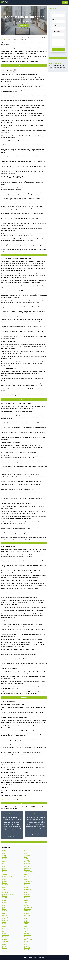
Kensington (5, 910)
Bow (25, 884)
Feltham (4, 861)
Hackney (26, 874)
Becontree (26, 936)
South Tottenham (28, 871)
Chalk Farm (5, 928)
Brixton (26, 850)
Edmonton (26, 891)
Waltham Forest (28, 907)
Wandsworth (5, 918)
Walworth (26, 858)
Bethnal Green (27, 873)
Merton (4, 930)
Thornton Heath (28, 865)
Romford (26, 944)
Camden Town (5, 934)
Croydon (26, 878)
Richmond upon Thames (8, 876)
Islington (26, 853)
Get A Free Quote (24, 841)
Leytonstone (27, 910)
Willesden (4, 897)
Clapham (4, 939)
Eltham (26, 925)
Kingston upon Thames (8, 894)
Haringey (26, 860)
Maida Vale (5, 915)
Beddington (27, 869)
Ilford (25, 926)
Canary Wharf (27, 889)
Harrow (4, 873)
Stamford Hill (27, 868)
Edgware (4, 912)
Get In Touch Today (23, 65)
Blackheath (27, 905)
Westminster (5, 941)
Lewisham (26, 899)
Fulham (4, 904)
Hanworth (4, 869)
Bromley (26, 887)
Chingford (26, 920)
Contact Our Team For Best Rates (24, 254)
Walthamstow (27, 908)
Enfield (26, 900)
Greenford (20, 799)
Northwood (5, 884)
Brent (3, 913)
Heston (10, 799)
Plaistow (26, 913)
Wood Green (27, 861)
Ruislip (4, 868)
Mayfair (4, 926)
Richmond (4, 879)
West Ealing (5, 865)
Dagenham (27, 943)
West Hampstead (6, 917)
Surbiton (4, 900)
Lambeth (4, 951)
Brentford (4, 871)
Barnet (4, 946)
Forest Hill (26, 879)
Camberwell (27, 855)
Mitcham (4, 944)
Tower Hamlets (28, 881)
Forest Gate (27, 915)
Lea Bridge (27, 876)
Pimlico (4, 933)
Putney (4, 902)
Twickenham (5, 874)
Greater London (28, 917)
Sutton (25, 856)
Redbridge (26, 921)
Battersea (4, 923)
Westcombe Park (28, 912)
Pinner (4, 878)
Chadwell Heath (28, 939)
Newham (26, 918)
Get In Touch (58, 58)
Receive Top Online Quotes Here (23, 542)
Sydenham (27, 882)
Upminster (26, 949)
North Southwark (28, 852)
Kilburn (4, 907)
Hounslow (4, 860)
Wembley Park (5, 889)
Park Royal (5, 881)
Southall (6, 799)
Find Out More (24, 697)
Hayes (2, 799)
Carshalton (27, 863)
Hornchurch (27, 947)
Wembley (4, 882)
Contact (65, 2)
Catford (26, 897)
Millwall (26, 886)
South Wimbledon (6, 925)
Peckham (26, 866)
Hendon (4, 908)
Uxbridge (15, 799)
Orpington (26, 938)
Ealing (4, 866)
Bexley (26, 941)
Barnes (4, 891)
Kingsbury (4, 895)
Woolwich (26, 923)
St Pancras (5, 943)
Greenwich (27, 895)
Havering (26, 946)
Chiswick (4, 887)
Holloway (4, 947)
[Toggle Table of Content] (13, 70)
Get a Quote (23, 25)
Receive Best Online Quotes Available (23, 399)
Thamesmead (27, 934)
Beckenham (27, 904)
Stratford (26, 902)
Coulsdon (26, 892)
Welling (26, 930)
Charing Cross (5, 938)
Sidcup (26, 931)
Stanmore (4, 899)
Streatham (4, 949)
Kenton (4, 886)
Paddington (5, 920)
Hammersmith (5, 892)
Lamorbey (26, 933)
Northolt (4, 858)
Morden (4, 931)
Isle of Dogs (27, 894)
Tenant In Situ (4, 39)
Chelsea (4, 921)
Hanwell (4, 863)
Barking (26, 928)
